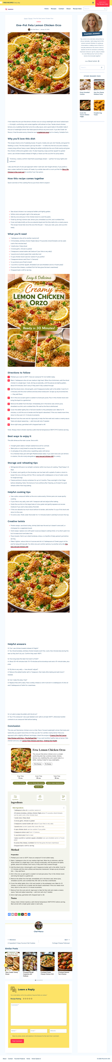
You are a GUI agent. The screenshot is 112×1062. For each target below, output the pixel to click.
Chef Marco (36, 29)
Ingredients (15, 799)
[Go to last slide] (6, 965)
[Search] (101, 67)
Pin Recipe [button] (48, 764)
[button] (64, 808)
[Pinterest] (93, 2)
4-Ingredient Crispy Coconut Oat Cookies (21, 941)
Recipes (53, 9)
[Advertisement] (39, 108)
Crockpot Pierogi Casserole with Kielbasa (28, 974)
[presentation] (12, 961)
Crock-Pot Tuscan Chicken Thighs (84, 114)
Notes (63, 799)
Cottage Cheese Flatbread (61, 941)
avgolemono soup (43, 132)
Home (46, 9)
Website (53, 1031)
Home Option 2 (36, 1058)
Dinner (39, 21)
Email (33, 1031)
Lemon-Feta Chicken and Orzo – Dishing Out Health (39, 741)
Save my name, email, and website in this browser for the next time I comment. (35, 1036)
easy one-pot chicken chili (44, 456)
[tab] (35, 980)
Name (13, 1031)
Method (40, 799)
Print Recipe (37, 764)
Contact (61, 9)
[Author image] (29, 29)
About (68, 9)
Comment (15, 1005)
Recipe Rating (16, 999)
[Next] (71, 965)
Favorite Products (19, 1058)
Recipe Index (77, 9)
